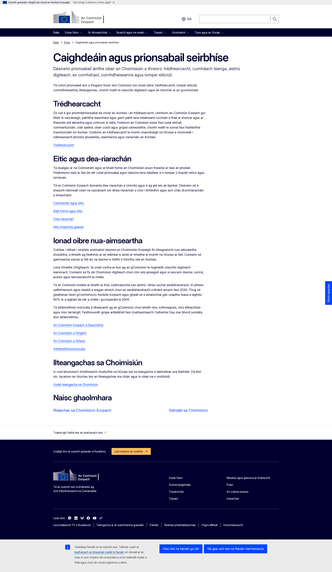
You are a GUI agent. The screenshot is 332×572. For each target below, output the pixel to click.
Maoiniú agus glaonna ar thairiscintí (248, 478)
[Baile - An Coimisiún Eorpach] (81, 17)
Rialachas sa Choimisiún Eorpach (82, 410)
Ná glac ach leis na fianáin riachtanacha (235, 549)
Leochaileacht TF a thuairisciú (72, 525)
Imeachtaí (233, 498)
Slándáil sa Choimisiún (188, 410)
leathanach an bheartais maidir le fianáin (99, 552)
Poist (230, 484)
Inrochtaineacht (233, 525)
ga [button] (189, 19)
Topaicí (173, 498)
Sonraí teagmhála (180, 484)
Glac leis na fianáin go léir (181, 549)
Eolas (67, 42)
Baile (56, 32)
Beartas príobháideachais (180, 525)
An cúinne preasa (237, 491)
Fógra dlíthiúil (209, 525)
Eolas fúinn (176, 478)
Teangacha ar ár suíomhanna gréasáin (120, 525)
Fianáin (154, 525)
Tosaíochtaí (176, 491)
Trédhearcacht (63, 145)
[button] (80, 432)
